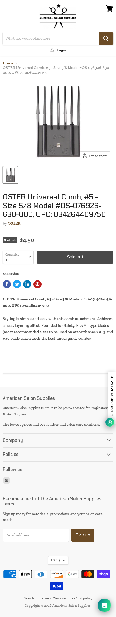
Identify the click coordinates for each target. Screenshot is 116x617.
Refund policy (82, 598)
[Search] (106, 38)
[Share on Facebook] (7, 284)
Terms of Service (53, 598)
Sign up (83, 535)
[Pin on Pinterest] (37, 284)
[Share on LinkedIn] (27, 284)
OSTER (14, 223)
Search (29, 598)
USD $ (55, 560)
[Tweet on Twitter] (17, 284)
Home (8, 63)
